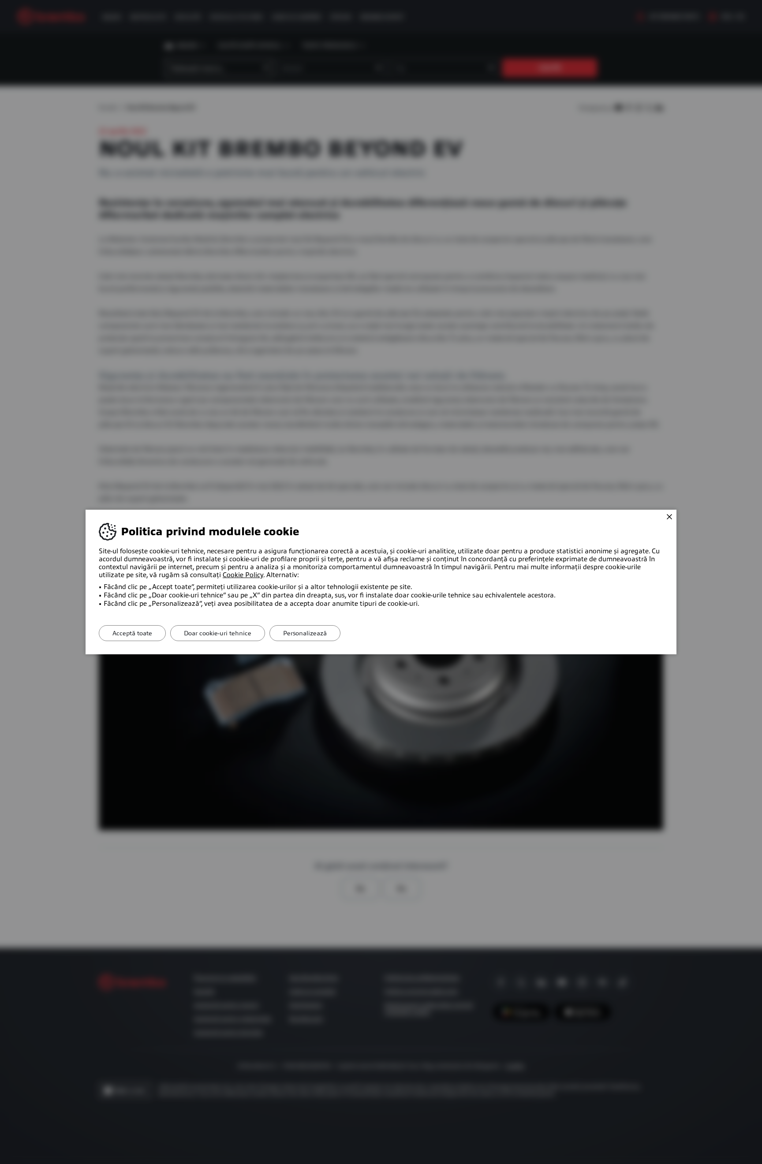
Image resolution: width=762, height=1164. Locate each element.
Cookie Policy (243, 574)
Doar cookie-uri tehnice (217, 633)
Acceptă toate (132, 633)
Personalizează (305, 633)
